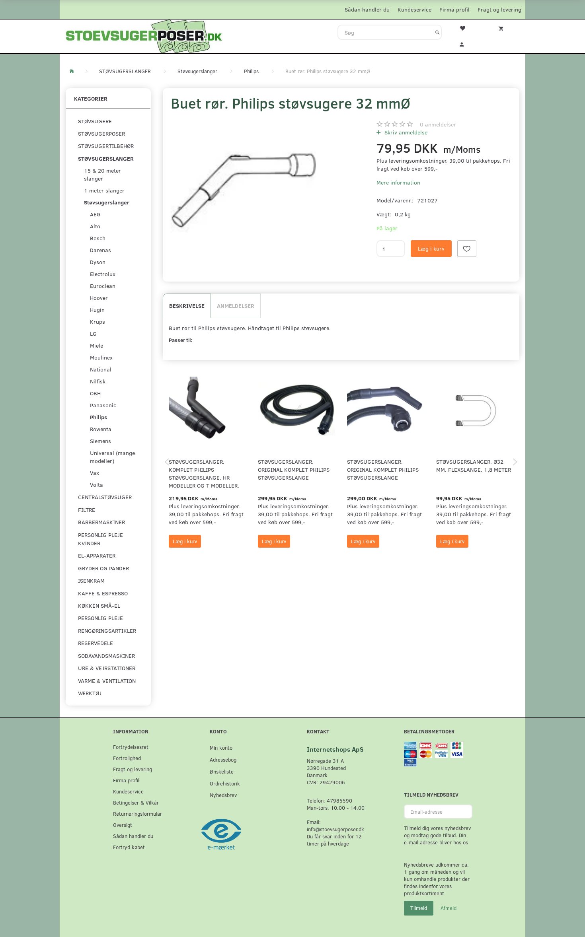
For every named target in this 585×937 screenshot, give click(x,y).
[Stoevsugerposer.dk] (144, 35)
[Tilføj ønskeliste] (466, 248)
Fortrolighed (127, 757)
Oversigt (122, 824)
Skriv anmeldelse (405, 132)
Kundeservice (414, 9)
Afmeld (448, 908)
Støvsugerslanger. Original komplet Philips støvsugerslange (294, 469)
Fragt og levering (499, 9)
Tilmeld (418, 908)
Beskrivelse (187, 305)
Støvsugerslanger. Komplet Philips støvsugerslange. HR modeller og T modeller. (204, 473)
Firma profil (454, 9)
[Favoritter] (467, 27)
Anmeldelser (235, 305)
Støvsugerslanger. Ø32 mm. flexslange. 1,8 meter (473, 465)
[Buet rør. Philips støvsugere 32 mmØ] (244, 191)
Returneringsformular (137, 813)
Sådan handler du (367, 9)
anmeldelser (438, 124)
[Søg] (437, 32)
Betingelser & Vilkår (136, 802)
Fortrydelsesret (130, 746)
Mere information (398, 182)
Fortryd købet (129, 847)
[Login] (467, 43)
